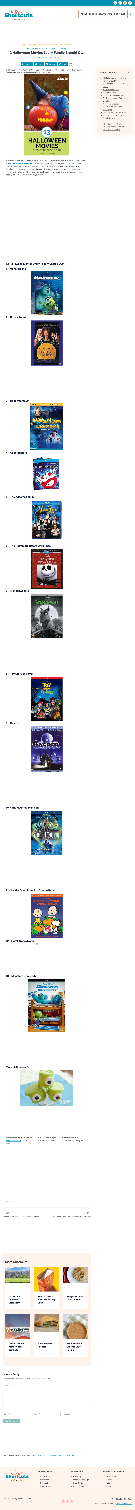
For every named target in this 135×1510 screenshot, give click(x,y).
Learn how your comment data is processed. (55, 1455)
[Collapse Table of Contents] (128, 72)
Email (37, 1414)
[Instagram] (120, 3)
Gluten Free (45, 1476)
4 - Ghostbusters (110, 92)
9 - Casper (107, 110)
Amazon (70, 163)
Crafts (102, 14)
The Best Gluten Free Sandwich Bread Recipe (71, 1215)
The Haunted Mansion (25, 807)
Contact (28, 1499)
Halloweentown (19, 400)
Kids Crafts (78, 1483)
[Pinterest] (125, 3)
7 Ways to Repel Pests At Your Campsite (16, 1346)
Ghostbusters (18, 452)
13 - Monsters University (113, 127)
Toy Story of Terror (21, 673)
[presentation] (17, 1279)
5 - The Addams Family (113, 95)
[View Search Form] (130, 14)
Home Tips (77, 1476)
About (84, 14)
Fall (8, 1202)
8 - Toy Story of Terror (112, 107)
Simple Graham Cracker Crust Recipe (74, 1346)
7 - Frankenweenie (111, 104)
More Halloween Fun (111, 130)
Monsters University (23, 976)
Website (67, 1414)
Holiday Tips (50, 48)
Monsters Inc (18, 268)
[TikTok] (130, 3)
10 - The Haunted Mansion (114, 112)
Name (6, 1414)
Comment (8, 1385)
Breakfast (44, 1483)
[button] (83, 77)
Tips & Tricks (61, 48)
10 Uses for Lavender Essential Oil (14, 1299)
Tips (110, 14)
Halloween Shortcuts (36, 48)
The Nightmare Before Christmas (30, 545)
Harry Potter (112, 1476)
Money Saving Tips (81, 1480)
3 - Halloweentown (111, 90)
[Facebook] (115, 3)
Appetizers (44, 1480)
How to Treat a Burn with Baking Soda (46, 1299)
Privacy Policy (17, 1499)
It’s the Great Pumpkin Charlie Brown (33, 890)
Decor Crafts (78, 1486)
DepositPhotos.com (124, 1504)
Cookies (110, 1483)
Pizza (109, 1486)
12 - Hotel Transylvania (112, 124)
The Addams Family (22, 496)
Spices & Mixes (46, 1486)
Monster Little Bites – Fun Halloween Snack (21, 1215)
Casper (14, 723)
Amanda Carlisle (41, 57)
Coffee (109, 1480)
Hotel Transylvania (23, 941)
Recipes (93, 14)
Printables (119, 14)
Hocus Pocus (18, 317)
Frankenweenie (19, 590)
